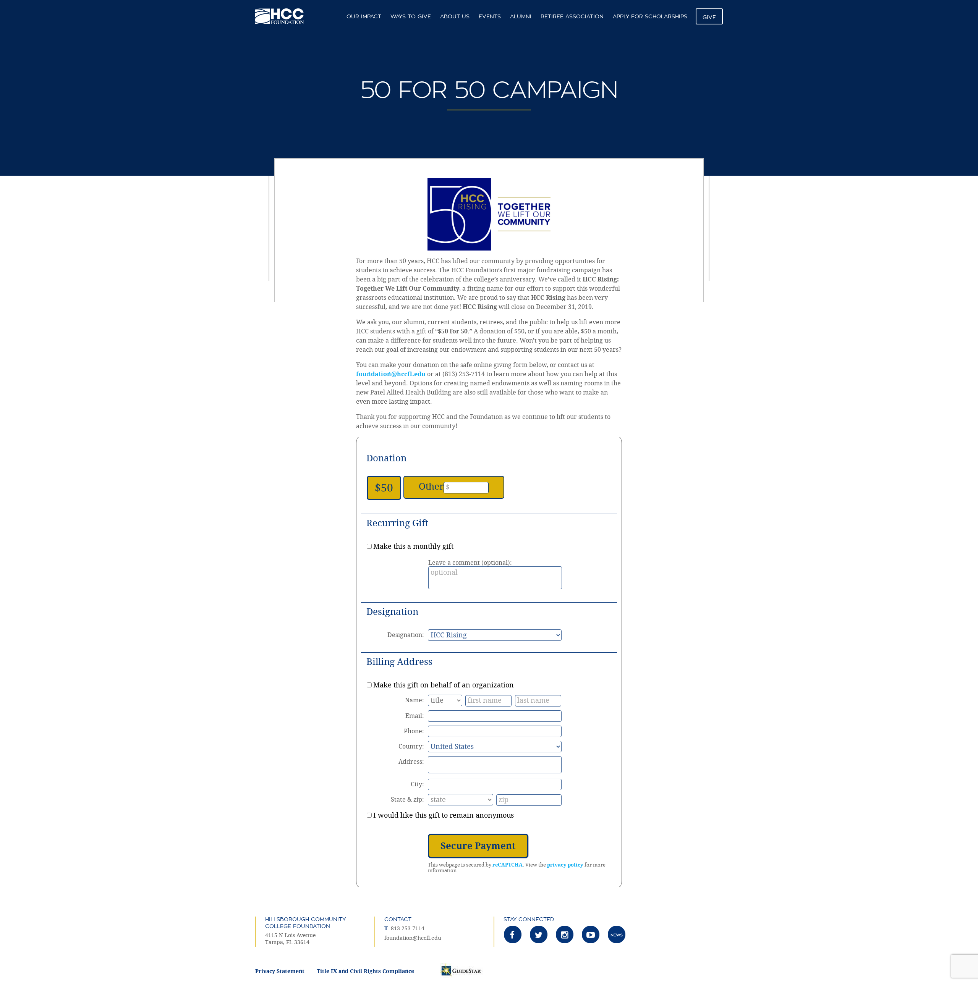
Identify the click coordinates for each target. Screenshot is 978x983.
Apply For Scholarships (650, 16)
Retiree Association (572, 16)
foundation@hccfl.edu (391, 374)
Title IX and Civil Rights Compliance (365, 971)
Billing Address (399, 661)
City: (417, 784)
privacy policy (565, 865)
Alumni (520, 16)
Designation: (405, 635)
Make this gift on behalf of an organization (443, 685)
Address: (411, 761)
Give (709, 17)
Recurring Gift (397, 523)
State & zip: (407, 799)
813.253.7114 (407, 928)
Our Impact (364, 16)
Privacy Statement (279, 971)
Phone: (414, 731)
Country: (411, 746)
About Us (455, 16)
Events (490, 16)
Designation (392, 611)
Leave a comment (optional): (470, 562)
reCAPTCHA (507, 865)
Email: (414, 715)
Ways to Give (410, 16)
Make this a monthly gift (413, 546)
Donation (386, 458)
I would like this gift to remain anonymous (443, 815)
